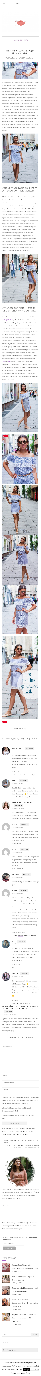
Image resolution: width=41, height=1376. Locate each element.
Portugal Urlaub (7, 320)
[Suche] (38, 3)
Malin (15, 824)
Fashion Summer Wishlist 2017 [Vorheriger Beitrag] (20, 1141)
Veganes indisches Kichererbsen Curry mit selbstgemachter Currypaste (24, 1317)
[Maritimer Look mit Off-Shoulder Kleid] (20, 70)
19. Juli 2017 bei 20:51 (17, 783)
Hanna (31, 58)
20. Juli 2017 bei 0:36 (17, 827)
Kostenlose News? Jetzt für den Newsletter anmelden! (20, 1238)
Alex (14, 780)
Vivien (15, 973)
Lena (3, 362)
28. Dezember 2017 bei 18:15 (9, 1014)
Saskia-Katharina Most (23, 802)
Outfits (24, 40)
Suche (35, 1335)
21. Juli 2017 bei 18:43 (17, 976)
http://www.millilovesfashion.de (24, 935)
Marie (15, 849)
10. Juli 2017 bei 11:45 (17, 751)
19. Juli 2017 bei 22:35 (18, 808)
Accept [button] (26, 1370)
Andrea (15, 874)
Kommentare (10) (20, 729)
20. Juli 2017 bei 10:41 (17, 893)
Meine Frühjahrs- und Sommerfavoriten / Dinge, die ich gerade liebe (25, 1302)
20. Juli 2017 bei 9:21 (17, 852)
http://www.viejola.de (22, 1003)
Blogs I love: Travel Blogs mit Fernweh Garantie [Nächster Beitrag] (22, 1147)
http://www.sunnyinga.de (28, 775)
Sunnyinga (17, 748)
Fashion (17, 40)
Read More (34, 1370)
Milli (14, 890)
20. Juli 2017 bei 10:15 (17, 877)
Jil (13, 941)
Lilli (9, 362)
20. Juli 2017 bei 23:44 (18, 944)
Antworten (29, 748)
